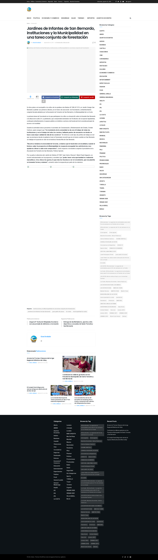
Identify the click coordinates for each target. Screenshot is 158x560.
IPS (101, 108)
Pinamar (102, 153)
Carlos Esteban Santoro (107, 239)
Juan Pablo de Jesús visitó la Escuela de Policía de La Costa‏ (114, 258)
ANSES (102, 34)
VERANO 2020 (104, 199)
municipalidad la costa (80, 311)
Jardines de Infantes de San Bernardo (39, 311)
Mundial (102, 136)
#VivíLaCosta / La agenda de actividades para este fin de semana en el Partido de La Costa (115, 223)
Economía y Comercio (41, 1)
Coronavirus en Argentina (107, 245)
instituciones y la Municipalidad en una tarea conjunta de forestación (54, 309)
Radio (101, 167)
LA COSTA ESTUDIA (105, 288)
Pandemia (103, 146)
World (102, 209)
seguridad (103, 174)
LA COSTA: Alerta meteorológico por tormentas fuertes (113, 277)
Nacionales (104, 143)
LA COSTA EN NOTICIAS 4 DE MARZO (110, 285)
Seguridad (50, 1)
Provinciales (104, 164)
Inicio (28, 1)
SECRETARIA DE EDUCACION (108, 307)
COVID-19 (120, 245)
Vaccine (113, 310)
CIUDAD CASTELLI (121, 239)
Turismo (60, 1)
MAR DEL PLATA (117, 288)
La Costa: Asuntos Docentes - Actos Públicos (113, 281)
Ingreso (129, 1)
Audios (102, 41)
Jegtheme (62, 557)
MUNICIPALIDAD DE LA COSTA (108, 294)
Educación (66, 42)
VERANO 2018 (123, 313)
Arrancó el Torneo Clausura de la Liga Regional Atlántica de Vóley (40, 359)
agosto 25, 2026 (43, 362)
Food (101, 90)
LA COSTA (103, 115)
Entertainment (105, 80)
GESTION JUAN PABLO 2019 (108, 251)
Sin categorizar (105, 178)
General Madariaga (106, 97)
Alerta (102, 31)
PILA (101, 150)
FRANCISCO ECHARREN (116, 248)
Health (102, 101)
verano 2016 (103, 313)
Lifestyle (103, 122)
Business (103, 45)
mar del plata (104, 132)
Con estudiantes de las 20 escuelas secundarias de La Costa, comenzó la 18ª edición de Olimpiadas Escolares (84, 400)
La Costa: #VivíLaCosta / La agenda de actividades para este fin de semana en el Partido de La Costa (115, 272)
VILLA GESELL (104, 206)
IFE (100, 104)
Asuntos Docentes (74, 1)
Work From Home (115, 316)
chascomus (104, 52)
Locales (102, 125)
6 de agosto (103, 232)
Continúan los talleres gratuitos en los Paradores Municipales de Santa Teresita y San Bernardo (78, 377)
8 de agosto (113, 232)
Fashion (102, 87)
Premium (111, 300)
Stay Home (121, 307)
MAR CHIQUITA (104, 129)
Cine (101, 55)
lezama (102, 118)
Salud (55, 1)
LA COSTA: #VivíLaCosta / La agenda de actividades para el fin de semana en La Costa (114, 267)
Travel (102, 188)
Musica (102, 139)
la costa (68, 311)
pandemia (119, 297)
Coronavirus (104, 59)
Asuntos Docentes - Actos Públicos (110, 235)
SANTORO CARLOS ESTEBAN (108, 303)
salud (102, 171)
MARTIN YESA (115, 291)
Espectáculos (105, 83)
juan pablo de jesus (58, 311)
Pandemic (103, 300)
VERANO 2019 (104, 316)
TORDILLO (103, 185)
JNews (32, 557)
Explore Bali (103, 248)
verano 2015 (121, 310)
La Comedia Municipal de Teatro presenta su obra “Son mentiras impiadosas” (60, 399)
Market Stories (104, 291)
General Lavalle (105, 94)
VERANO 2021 (104, 202)
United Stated (104, 310)
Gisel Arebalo (37, 42)
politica (102, 157)
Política (32, 1)
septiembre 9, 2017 (49, 42)
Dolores (102, 69)
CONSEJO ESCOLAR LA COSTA (108, 242)
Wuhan (124, 316)
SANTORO (119, 300)
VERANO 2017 (113, 313)
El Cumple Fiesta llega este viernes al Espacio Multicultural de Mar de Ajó (37, 389)
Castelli (103, 48)
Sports (102, 181)
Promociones (104, 160)
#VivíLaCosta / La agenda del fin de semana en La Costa (115, 228)
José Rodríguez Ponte (106, 254)
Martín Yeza (124, 291)
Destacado (34, 23)
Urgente (103, 195)
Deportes (66, 1)
